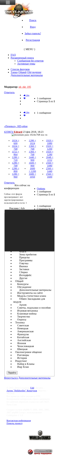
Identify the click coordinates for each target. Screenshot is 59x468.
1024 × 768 (15, 147)
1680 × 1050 (32, 175)
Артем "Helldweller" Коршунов (22, 390)
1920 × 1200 (49, 147)
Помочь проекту (15, 423)
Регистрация (33, 40)
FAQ (13, 54)
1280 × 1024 (32, 142)
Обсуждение (34, 72)
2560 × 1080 (49, 164)
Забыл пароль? (33, 33)
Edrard (18, 131)
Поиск (32, 20)
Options (41, 188)
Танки (14, 72)
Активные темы (26, 63)
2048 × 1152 (49, 158)
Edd (32, 387)
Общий (22, 72)
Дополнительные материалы (27, 75)
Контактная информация (19, 420)
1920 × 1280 (49, 153)
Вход (33, 26)
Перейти (12, 373)
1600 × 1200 (32, 170)
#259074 (8, 131)
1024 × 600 (15, 142)
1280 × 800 (15, 170)
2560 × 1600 (49, 175)
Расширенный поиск (22, 57)
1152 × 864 (15, 153)
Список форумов (20, 69)
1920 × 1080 (49, 142)
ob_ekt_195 (25, 86)
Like (27, 95)
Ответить (9, 92)
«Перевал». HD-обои (17, 81)
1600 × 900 (32, 164)
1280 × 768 (15, 164)
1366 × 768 (32, 153)
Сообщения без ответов (30, 60)
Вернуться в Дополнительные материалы (27, 377)
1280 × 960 (15, 175)
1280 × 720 (15, 158)
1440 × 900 (32, 158)
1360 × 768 (32, 147)
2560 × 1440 (49, 170)
